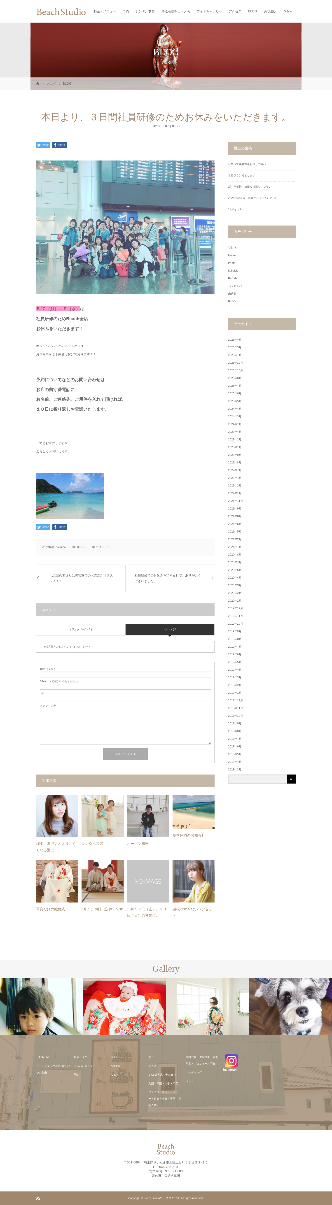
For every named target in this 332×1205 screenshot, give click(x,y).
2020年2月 (234, 593)
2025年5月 (234, 401)
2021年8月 (234, 516)
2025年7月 (234, 385)
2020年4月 (234, 577)
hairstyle (233, 270)
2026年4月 (234, 339)
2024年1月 (234, 424)
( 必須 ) (47, 669)
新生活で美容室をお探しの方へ (247, 164)
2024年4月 (234, 408)
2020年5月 (234, 570)
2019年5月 (234, 662)
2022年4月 (234, 477)
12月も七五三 (236, 209)
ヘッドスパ (235, 286)
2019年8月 (234, 639)
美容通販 (270, 11)
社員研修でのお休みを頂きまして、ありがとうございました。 (168, 578)
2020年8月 (234, 554)
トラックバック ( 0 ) (80, 629)
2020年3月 (234, 585)
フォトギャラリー (209, 11)
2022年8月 (234, 462)
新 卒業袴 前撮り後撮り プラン (251, 186)
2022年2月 (234, 485)
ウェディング (194, 1072)
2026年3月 (234, 347)
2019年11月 (235, 616)
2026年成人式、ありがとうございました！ (254, 198)
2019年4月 (234, 669)
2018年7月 (234, 738)
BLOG (252, 11)
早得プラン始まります (241, 175)
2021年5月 (234, 531)
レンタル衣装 (145, 11)
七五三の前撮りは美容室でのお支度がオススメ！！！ (81, 578)
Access (115, 1066)
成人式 (152, 1066)
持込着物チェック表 (175, 11)
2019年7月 (234, 646)
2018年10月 (235, 715)
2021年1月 (234, 547)
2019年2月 (234, 685)
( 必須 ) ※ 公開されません (59, 681)
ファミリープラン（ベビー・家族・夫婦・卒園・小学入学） (164, 1099)
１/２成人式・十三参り (162, 1074)
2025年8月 (234, 378)
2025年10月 (235, 370)
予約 (126, 11)
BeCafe (232, 278)
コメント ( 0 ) (170, 629)
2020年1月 (234, 600)
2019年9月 (234, 631)
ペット (190, 1081)
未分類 (232, 293)
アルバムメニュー (84, 1066)
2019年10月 (235, 623)
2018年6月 (234, 746)
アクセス (235, 11)
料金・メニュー (105, 11)
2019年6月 (234, 654)
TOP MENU (43, 1057)
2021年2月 (234, 539)
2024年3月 (234, 416)
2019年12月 (235, 608)
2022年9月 (234, 454)
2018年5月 (234, 754)
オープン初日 (138, 844)
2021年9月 (234, 508)
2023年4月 (234, 431)
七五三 (152, 1057)
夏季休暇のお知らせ (189, 835)
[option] (41, 1006)
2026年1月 (234, 355)
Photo (231, 263)
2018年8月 (234, 731)
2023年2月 (234, 439)
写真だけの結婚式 (50, 909)
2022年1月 (234, 493)
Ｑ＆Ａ (287, 11)
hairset (232, 255)
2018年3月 (234, 769)
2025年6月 (234, 393)
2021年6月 (234, 524)
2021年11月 (235, 500)
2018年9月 (234, 723)
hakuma (61, 547)
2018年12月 (235, 700)
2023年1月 (234, 447)
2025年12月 (235, 362)
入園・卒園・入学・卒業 (163, 1083)
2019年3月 (234, 677)
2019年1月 (234, 692)
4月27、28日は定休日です (102, 909)
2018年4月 (234, 761)
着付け (232, 247)
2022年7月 (234, 470)
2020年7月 (234, 562)
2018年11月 (235, 708)
